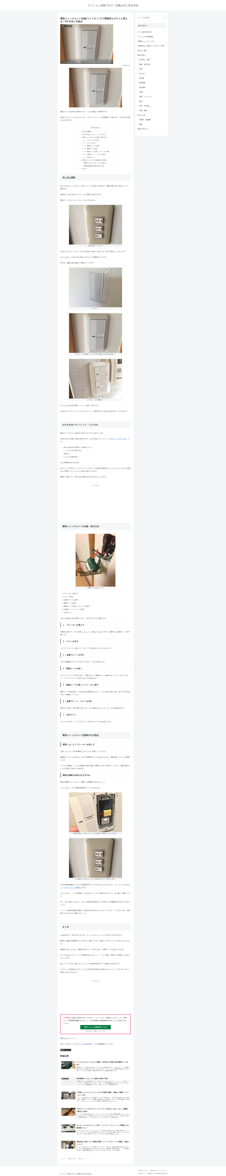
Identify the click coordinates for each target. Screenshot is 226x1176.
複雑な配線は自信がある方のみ (94, 166)
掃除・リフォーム (66, 1050)
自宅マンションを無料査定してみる (95, 1027)
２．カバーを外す (90, 143)
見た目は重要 (87, 131)
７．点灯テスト (89, 157)
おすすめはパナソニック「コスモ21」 (95, 134)
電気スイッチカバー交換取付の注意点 (95, 160)
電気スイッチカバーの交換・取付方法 (95, 137)
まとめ (85, 168)
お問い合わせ (153, 1170)
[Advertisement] (95, 499)
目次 (93, 127)
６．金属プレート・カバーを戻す (94, 154)
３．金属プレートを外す (92, 146)
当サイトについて (143, 1170)
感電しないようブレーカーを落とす (95, 163)
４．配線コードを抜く (91, 148)
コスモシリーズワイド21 (117, 439)
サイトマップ (163, 1170)
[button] (164, 18)
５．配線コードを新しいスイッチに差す (97, 151)
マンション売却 (81, 1044)
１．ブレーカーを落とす (92, 140)
